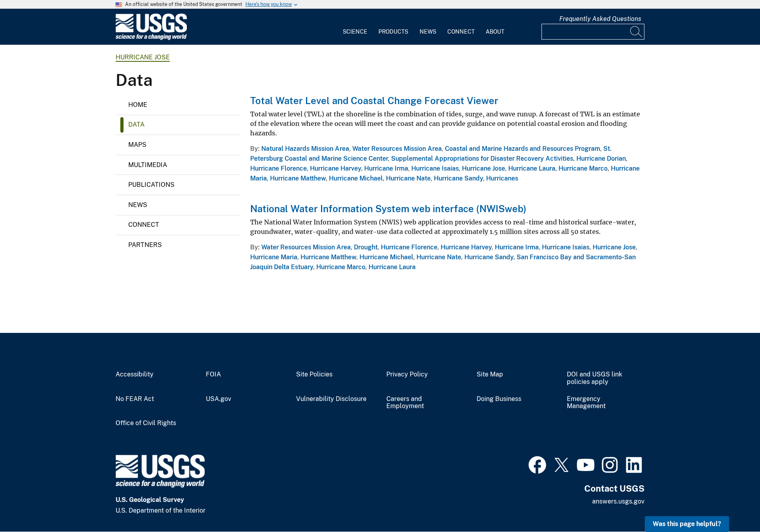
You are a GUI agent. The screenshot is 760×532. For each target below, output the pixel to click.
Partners (145, 245)
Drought (366, 247)
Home (137, 104)
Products (393, 31)
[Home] (151, 38)
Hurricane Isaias (435, 168)
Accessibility (135, 374)
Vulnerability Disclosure (331, 399)
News (428, 31)
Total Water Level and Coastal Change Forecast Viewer (374, 100)
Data (136, 124)
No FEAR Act (135, 399)
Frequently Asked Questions (600, 19)
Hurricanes (502, 178)
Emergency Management (586, 402)
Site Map (490, 374)
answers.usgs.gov (618, 501)
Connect (461, 31)
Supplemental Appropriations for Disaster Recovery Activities (482, 158)
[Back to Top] (731, 503)
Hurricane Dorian (601, 158)
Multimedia (147, 165)
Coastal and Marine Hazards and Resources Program (522, 148)
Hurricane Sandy (458, 178)
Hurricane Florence (278, 168)
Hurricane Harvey (335, 168)
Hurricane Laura (531, 168)
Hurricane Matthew (298, 178)
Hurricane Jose (143, 57)
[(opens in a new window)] (537, 463)
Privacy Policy (407, 374)
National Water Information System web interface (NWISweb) (388, 208)
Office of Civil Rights (146, 423)
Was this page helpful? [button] (687, 524)
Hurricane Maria (273, 257)
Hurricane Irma (386, 168)
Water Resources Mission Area (397, 148)
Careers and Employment (405, 402)
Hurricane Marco (583, 168)
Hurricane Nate (408, 178)
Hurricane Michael (356, 178)
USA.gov (218, 399)
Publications (151, 184)
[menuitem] (355, 26)
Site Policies (314, 374)
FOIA (213, 374)
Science (355, 31)
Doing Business (499, 399)
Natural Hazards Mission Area (305, 148)
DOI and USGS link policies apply (594, 378)
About (495, 31)
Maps (137, 144)
